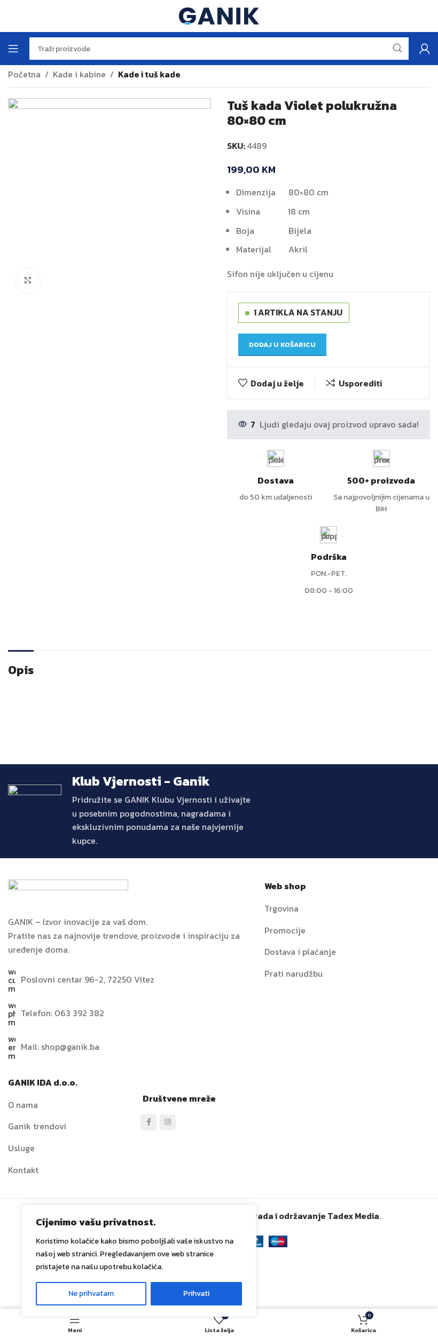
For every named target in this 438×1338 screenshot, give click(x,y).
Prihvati (196, 1293)
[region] (138, 1261)
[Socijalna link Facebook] (148, 1122)
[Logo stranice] (219, 15)
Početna (24, 74)
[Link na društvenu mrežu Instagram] (168, 1122)
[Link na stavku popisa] (347, 909)
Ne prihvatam (91, 1293)
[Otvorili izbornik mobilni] (13, 48)
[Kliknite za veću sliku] (28, 281)
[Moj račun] (424, 48)
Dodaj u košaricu (282, 344)
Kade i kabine (79, 74)
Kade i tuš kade (149, 74)
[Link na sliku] (68, 891)
